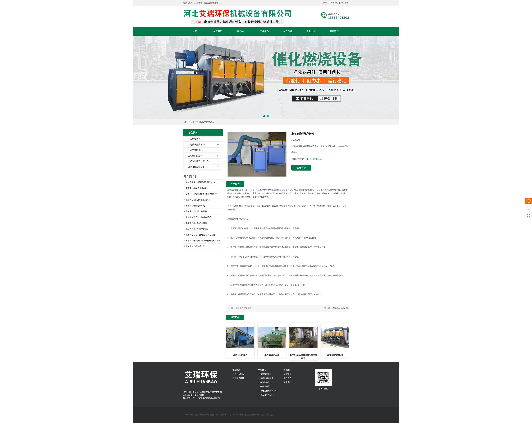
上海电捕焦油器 (195, 139)
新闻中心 (241, 31)
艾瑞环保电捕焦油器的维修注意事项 (201, 194)
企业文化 (310, 31)
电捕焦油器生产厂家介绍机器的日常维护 (203, 240)
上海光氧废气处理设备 (198, 161)
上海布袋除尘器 (195, 150)
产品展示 (262, 370)
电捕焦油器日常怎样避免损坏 (198, 217)
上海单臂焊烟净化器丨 (191, 415)
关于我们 (324, 3)
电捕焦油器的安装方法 (195, 246)
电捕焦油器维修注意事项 (196, 188)
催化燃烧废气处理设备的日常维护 (200, 182)
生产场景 (287, 31)
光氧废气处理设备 (206, 122)
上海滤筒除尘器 (195, 155)
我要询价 (301, 168)
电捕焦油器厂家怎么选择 (196, 223)
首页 (194, 31)
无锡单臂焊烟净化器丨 (257, 415)
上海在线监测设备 (196, 167)
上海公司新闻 (238, 374)
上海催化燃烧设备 (196, 144)
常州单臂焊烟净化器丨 (241, 415)
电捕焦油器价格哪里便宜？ (197, 229)
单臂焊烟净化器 (234, 190)
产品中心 (264, 31)
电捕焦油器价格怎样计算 (196, 211)
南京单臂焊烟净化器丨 (208, 415)
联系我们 (334, 3)
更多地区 (269, 415)
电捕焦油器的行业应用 (195, 205)
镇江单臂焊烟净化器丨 (224, 415)
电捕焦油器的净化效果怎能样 (198, 200)
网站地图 (344, 3)
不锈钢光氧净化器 (243, 308)
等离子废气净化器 (340, 308)
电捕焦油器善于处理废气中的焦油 (200, 235)
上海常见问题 (238, 378)
